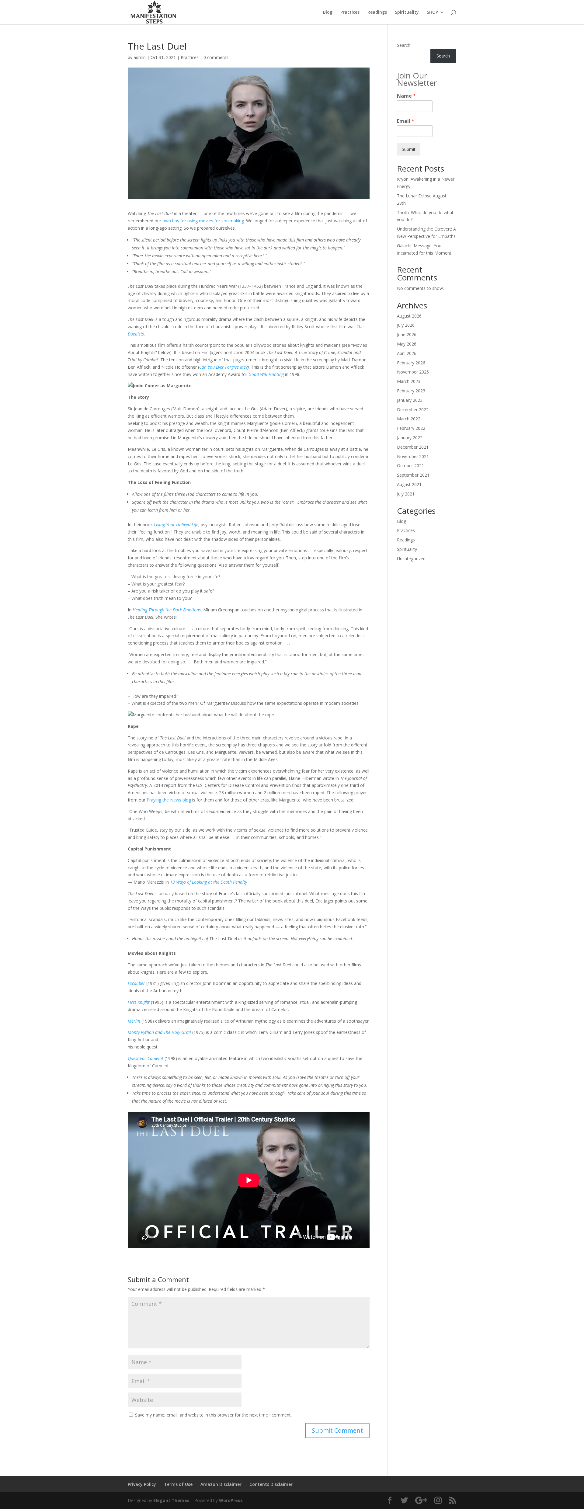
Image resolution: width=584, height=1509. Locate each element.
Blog (327, 12)
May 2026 (406, 344)
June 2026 (406, 334)
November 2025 (413, 372)
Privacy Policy (142, 1484)
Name (406, 96)
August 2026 (409, 316)
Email (405, 121)
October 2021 (410, 465)
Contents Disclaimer (271, 1484)
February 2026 (411, 363)
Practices (350, 12)
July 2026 (406, 325)
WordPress (231, 1500)
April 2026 (406, 353)
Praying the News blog (169, 800)
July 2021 (406, 494)
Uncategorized (411, 559)
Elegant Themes (171, 1500)
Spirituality (407, 12)
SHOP (432, 12)
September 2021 (413, 475)
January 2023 (409, 400)
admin (140, 57)
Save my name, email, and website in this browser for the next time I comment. (213, 1415)
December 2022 (413, 409)
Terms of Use (178, 1484)
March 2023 (408, 381)
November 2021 (413, 456)
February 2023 (411, 391)
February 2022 (411, 428)
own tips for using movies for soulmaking (203, 221)
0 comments (215, 57)
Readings (377, 12)
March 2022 (408, 419)
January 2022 (409, 437)
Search (403, 45)
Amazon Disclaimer (221, 1484)
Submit (408, 149)
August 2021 (409, 484)
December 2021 (413, 447)
